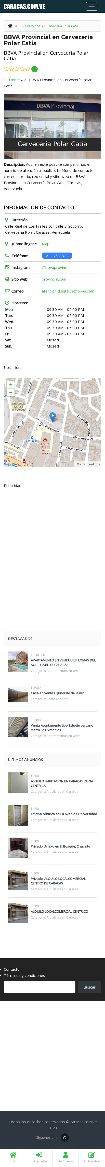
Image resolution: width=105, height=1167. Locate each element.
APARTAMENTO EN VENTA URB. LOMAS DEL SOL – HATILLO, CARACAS (63, 662)
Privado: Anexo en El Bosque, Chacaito (60, 846)
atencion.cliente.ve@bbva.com (68, 291)
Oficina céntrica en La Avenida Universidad (64, 814)
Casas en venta (57, 699)
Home (14, 79)
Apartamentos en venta (64, 671)
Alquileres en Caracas (62, 791)
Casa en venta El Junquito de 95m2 (57, 693)
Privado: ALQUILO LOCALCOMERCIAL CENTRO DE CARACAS (58, 880)
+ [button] (10, 385)
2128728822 (57, 255)
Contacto (12, 969)
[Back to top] (88, 1135)
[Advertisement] (52, 547)
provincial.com (54, 279)
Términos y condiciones (24, 975)
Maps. (47, 243)
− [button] (10, 392)
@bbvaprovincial (56, 267)
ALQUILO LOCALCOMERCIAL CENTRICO (59, 911)
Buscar (90, 987)
